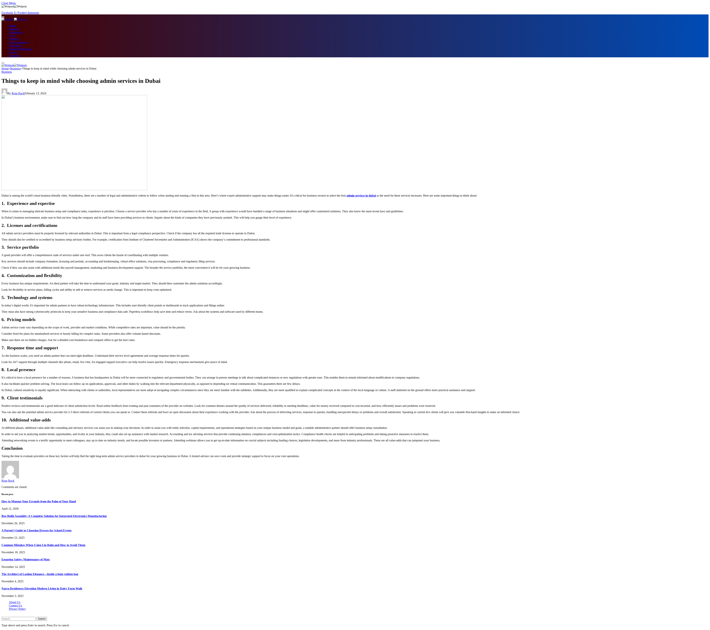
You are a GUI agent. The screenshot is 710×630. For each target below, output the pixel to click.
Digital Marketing (20, 49)
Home (12, 25)
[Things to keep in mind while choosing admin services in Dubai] (74, 189)
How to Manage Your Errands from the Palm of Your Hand (38, 501)
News (12, 35)
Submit (41, 618)
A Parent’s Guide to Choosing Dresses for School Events (36, 530)
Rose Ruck (18, 93)
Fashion (14, 39)
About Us (14, 602)
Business (14, 29)
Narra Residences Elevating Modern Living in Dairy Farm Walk (41, 588)
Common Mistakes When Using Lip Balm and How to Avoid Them (43, 545)
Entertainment (18, 42)
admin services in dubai (361, 195)
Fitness (13, 52)
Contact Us (15, 605)
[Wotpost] (14, 19)
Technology (16, 32)
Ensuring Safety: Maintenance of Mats (25, 559)
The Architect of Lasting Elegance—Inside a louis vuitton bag (39, 574)
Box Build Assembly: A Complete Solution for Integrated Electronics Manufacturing (54, 516)
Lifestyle (14, 55)
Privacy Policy (17, 608)
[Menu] (2, 17)
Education (15, 45)
